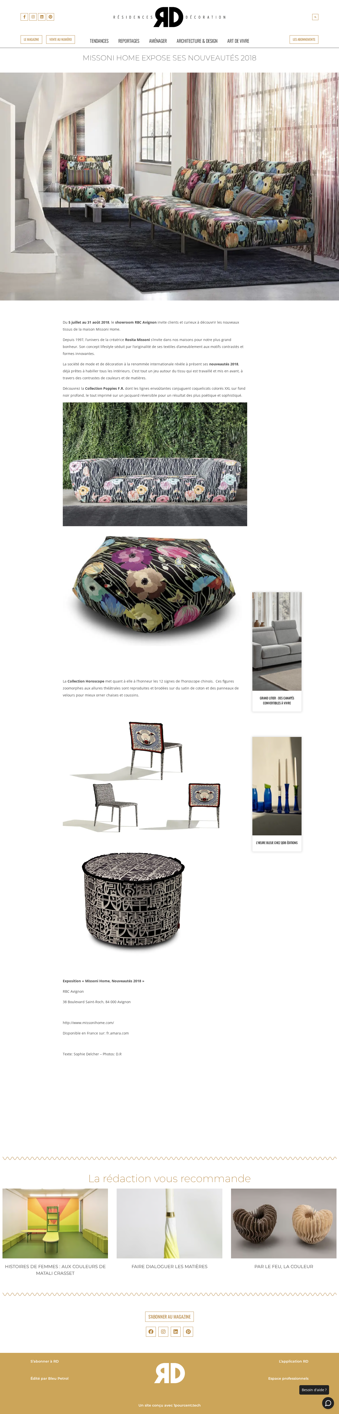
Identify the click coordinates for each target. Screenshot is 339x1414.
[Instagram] (33, 17)
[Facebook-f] (24, 17)
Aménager (158, 40)
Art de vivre (238, 40)
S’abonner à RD (45, 1361)
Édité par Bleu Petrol (49, 1378)
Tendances (99, 40)
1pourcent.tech (187, 1405)
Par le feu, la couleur (283, 1266)
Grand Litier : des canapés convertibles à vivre (277, 700)
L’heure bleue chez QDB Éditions (277, 842)
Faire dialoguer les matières (169, 1266)
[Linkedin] (41, 17)
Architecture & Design (197, 40)
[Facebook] (151, 1332)
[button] (315, 17)
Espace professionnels (288, 1378)
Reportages (128, 40)
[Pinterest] (50, 17)
